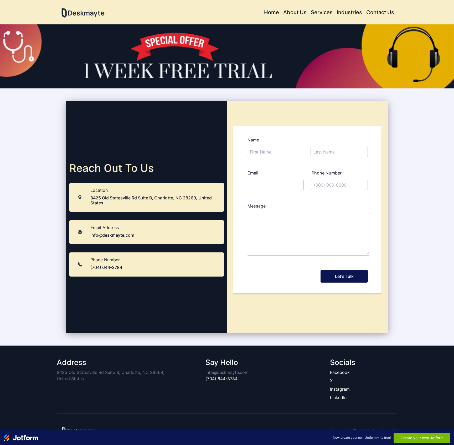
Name (253, 139)
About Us (295, 12)
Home (271, 12)
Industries (349, 12)
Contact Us (380, 12)
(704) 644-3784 (221, 378)
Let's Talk (344, 276)
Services (322, 12)
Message (256, 206)
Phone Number (327, 173)
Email (252, 173)
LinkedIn (338, 397)
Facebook (340, 372)
